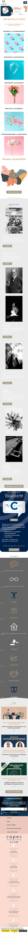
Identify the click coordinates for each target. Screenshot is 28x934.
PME (4, 374)
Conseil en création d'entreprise (14, 586)
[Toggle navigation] (25, 2)
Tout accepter (5, 930)
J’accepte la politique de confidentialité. (11, 813)
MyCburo (9, 818)
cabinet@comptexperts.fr (13, 916)
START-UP (6, 326)
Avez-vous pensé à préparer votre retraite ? (14, 723)
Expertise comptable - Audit (14, 570)
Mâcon (8, 821)
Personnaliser (22, 930)
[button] (2, 11)
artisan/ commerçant (11, 238)
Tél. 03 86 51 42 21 (13, 870)
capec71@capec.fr (13, 886)
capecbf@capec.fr (13, 871)
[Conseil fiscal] (14, 658)
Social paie (14, 618)
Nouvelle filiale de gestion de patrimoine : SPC (14, 779)
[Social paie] (14, 611)
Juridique (14, 649)
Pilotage (14, 602)
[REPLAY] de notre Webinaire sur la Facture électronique (14, 751)
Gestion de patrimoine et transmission (14, 633)
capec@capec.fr (13, 856)
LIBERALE (6, 254)
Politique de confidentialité (14, 828)
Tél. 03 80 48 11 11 (13, 855)
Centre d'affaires (14, 680)
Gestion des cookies (12, 832)
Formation (14, 696)
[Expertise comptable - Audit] (14, 563)
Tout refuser (14, 930)
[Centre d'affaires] (14, 673)
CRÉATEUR (6, 391)
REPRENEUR (7, 466)
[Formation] (14, 689)
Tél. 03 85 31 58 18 (13, 900)
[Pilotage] (14, 595)
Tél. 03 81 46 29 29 (13, 915)
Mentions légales (11, 825)
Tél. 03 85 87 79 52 (13, 885)
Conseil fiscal (14, 665)
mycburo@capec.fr (12, 541)
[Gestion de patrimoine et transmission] (14, 626)
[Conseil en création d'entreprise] (14, 579)
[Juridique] (14, 642)
